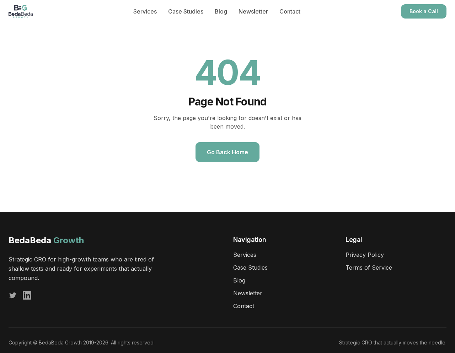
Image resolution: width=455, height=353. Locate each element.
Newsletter (253, 11)
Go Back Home (227, 152)
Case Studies (185, 11)
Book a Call (424, 11)
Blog (221, 11)
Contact (289, 11)
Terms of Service (369, 267)
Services (145, 11)
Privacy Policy (365, 254)
